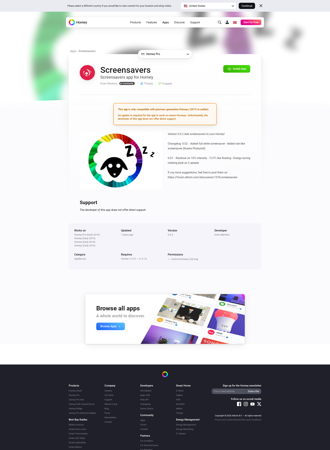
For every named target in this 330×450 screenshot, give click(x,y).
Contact (108, 422)
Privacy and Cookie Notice (227, 420)
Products (135, 22)
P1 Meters (181, 433)
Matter (179, 408)
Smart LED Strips (77, 438)
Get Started (145, 390)
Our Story (108, 395)
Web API (144, 399)
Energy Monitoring (184, 429)
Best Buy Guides (78, 419)
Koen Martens (221, 234)
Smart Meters (75, 447)
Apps (165, 22)
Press (107, 413)
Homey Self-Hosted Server (82, 404)
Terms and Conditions (251, 420)
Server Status (146, 408)
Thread (179, 413)
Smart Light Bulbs (77, 442)
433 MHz (180, 404)
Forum (143, 424)
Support (195, 22)
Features (151, 22)
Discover (179, 22)
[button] (208, 6)
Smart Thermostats (78, 433)
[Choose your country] (235, 22)
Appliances (80, 258)
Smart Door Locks (77, 429)
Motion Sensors (76, 424)
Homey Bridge (75, 408)
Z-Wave (180, 390)
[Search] (220, 22)
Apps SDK (145, 395)
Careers (108, 390)
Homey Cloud (75, 390)
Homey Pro (74, 395)
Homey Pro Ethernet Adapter (82, 413)
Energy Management (186, 424)
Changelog (145, 404)
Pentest (144, 429)
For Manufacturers (149, 445)
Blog (106, 408)
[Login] (227, 22)
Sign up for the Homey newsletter (242, 385)
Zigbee (179, 395)
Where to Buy (110, 404)
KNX (178, 399)
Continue (246, 6)
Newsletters (110, 417)
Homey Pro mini (76, 399)
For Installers (146, 441)
